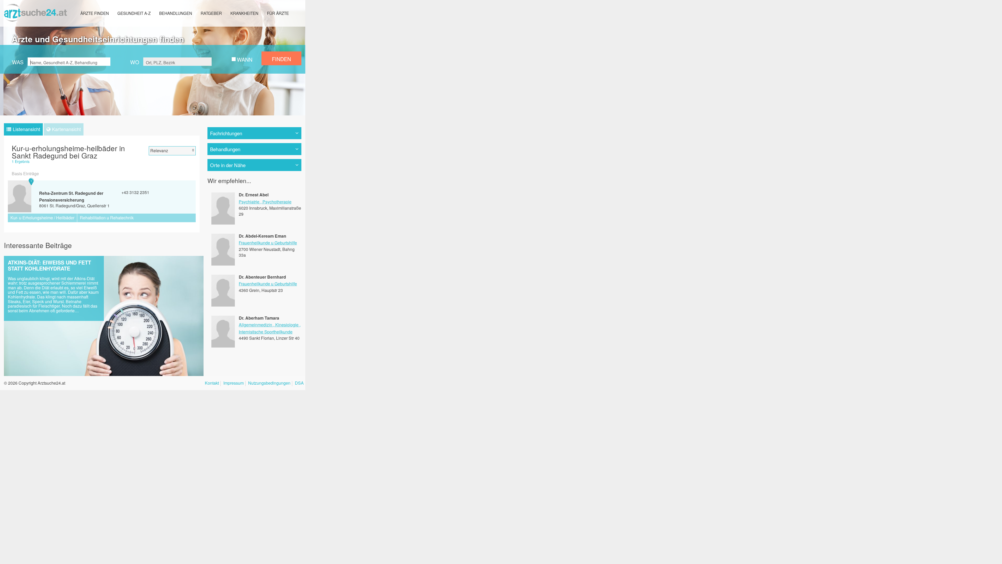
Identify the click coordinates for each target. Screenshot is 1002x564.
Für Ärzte (278, 13)
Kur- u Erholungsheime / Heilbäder (42, 218)
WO (134, 62)
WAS (17, 62)
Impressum (233, 383)
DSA (299, 383)
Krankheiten (244, 13)
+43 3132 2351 (135, 192)
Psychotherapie (277, 202)
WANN (244, 59)
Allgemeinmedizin (255, 325)
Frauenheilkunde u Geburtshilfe (268, 243)
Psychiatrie (249, 202)
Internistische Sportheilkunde (266, 332)
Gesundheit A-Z (134, 13)
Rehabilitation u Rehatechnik (107, 218)
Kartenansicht (66, 129)
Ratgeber (211, 13)
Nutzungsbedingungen (269, 383)
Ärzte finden (94, 13)
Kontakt (212, 383)
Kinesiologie (287, 325)
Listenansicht (26, 129)
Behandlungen (175, 13)
